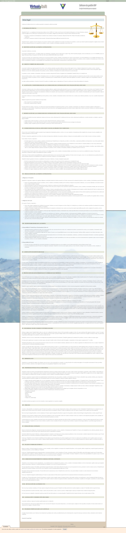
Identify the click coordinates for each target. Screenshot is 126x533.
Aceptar (64, 529)
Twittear (72, 524)
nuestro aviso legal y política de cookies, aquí (30, 529)
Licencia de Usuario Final (26, 518)
